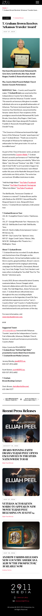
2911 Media (18, 2)
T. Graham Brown (18, 18)
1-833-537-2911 (22, 597)
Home (4, 8)
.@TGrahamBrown (9, 330)
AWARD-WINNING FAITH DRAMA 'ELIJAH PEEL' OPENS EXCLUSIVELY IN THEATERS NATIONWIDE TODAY (20, 454)
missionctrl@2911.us (22, 601)
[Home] (21, 588)
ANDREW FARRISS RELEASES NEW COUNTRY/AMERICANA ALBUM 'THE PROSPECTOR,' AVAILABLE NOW (20, 561)
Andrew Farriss (7, 570)
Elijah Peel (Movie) (7, 463)
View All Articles (21, 399)
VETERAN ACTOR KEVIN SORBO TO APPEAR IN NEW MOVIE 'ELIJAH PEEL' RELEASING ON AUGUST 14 (19, 508)
